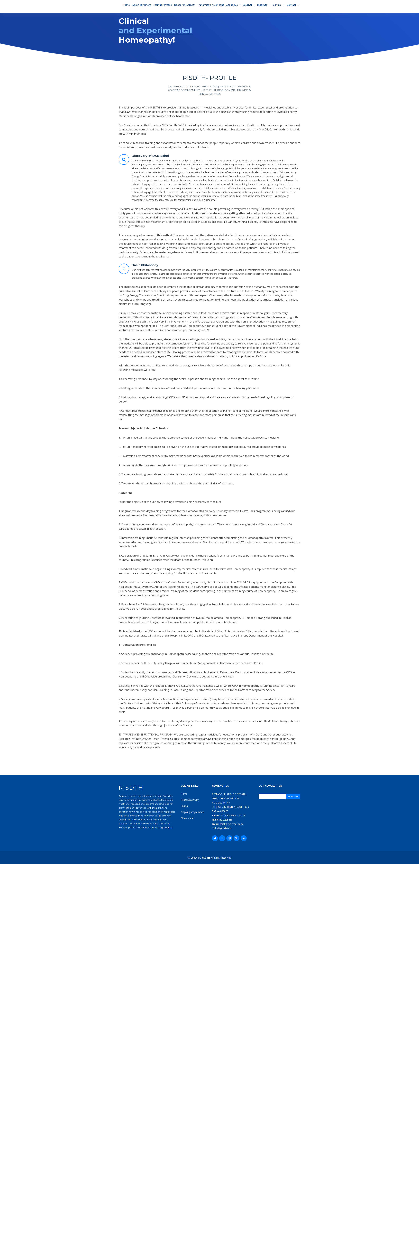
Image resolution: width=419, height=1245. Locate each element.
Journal (247, 4)
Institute (262, 4)
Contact (291, 4)
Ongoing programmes (192, 812)
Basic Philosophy (145, 265)
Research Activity (184, 4)
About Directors (141, 4)
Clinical (277, 4)
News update (188, 818)
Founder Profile (162, 4)
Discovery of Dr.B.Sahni (150, 156)
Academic (232, 4)
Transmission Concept (210, 4)
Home (126, 4)
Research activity (190, 799)
